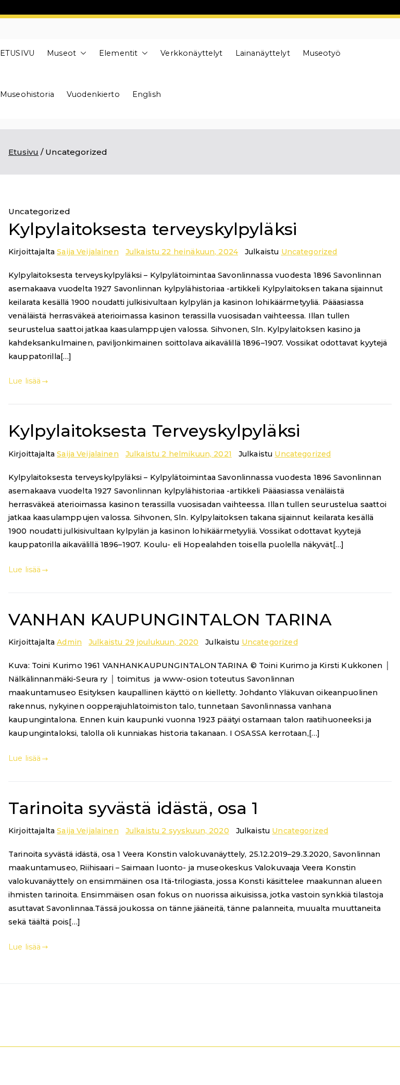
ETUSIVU (17, 53)
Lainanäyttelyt (262, 53)
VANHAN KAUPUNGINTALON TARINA (170, 619)
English (146, 94)
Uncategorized (309, 251)
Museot (61, 53)
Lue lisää (24, 381)
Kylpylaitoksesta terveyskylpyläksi (152, 229)
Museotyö (322, 53)
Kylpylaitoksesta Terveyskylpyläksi (154, 431)
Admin (69, 642)
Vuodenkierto (93, 94)
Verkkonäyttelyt (191, 53)
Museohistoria (27, 94)
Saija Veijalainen (88, 251)
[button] (81, 53)
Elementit (118, 53)
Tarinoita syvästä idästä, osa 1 (133, 808)
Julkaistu (182, 251)
